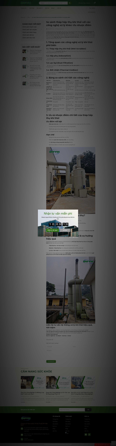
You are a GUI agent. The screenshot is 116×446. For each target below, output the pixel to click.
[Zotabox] (77, 235)
